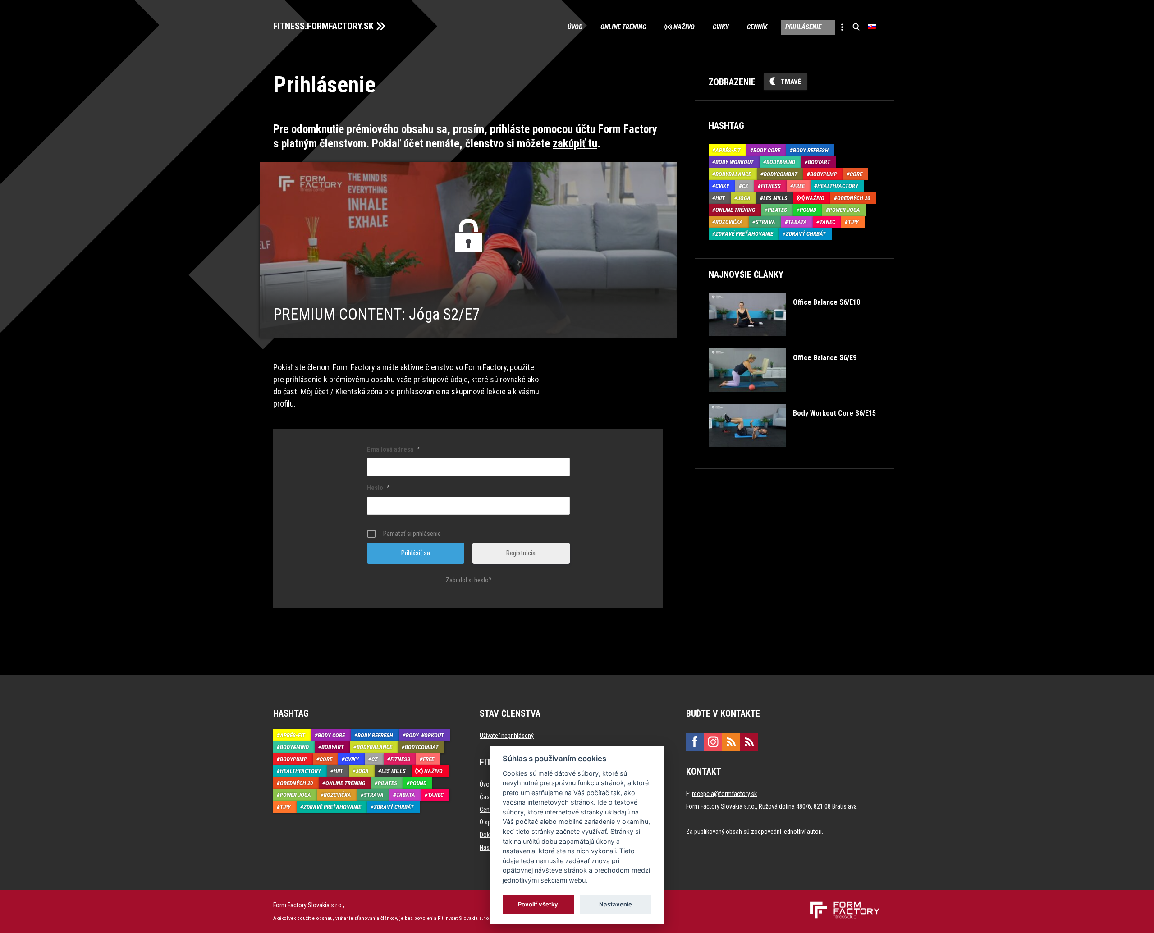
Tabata (797, 222)
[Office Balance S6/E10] (784, 342)
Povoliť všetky (538, 904)
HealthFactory (837, 186)
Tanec (827, 222)
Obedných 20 (853, 198)
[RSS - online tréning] (749, 742)
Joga (744, 198)
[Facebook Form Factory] (695, 742)
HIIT (720, 198)
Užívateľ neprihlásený (507, 735)
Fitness (771, 186)
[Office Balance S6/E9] (782, 398)
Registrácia (521, 553)
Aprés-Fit (728, 150)
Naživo (684, 27)
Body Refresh (811, 150)
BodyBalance (733, 174)
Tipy (853, 222)
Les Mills (775, 198)
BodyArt (819, 162)
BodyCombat (780, 174)
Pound (808, 209)
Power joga (844, 209)
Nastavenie (615, 904)
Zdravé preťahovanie (744, 233)
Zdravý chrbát (806, 233)
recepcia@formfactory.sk (724, 793)
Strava (765, 222)
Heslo (378, 488)
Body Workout (734, 162)
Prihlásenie (803, 27)
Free (799, 186)
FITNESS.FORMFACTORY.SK (323, 26)
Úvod (575, 27)
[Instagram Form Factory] (713, 742)
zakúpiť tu (575, 143)
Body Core (766, 150)
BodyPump (823, 174)
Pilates (777, 209)
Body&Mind (780, 162)
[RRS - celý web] (731, 742)
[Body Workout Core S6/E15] (792, 453)
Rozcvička (729, 222)
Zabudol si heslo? (468, 580)
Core (856, 174)
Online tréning (623, 27)
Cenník (757, 27)
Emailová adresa (393, 449)
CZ (745, 186)
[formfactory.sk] (841, 905)
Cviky (721, 27)
